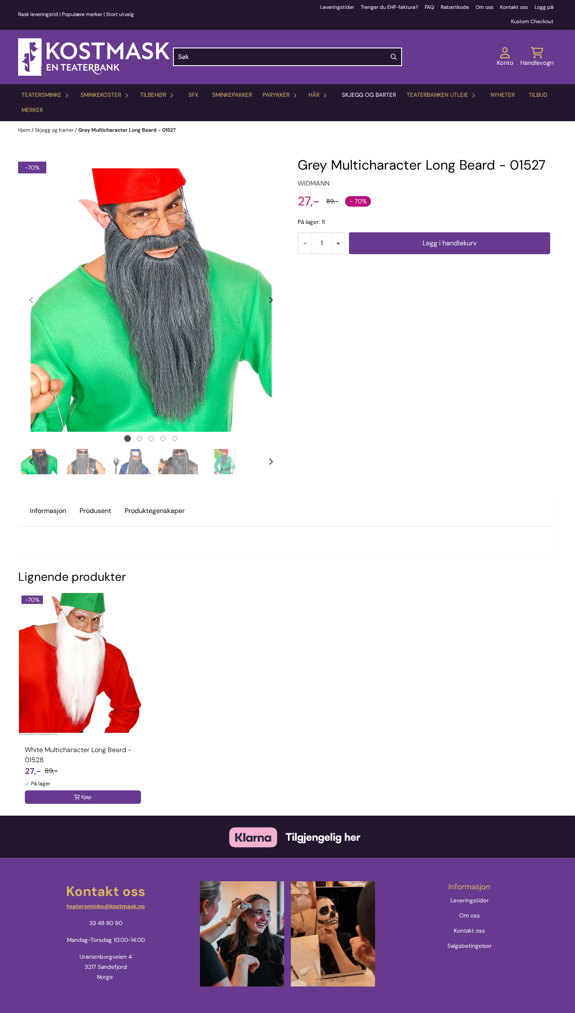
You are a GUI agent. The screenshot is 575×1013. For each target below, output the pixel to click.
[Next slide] (270, 300)
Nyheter (502, 94)
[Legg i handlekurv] (449, 243)
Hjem (25, 130)
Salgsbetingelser (469, 945)
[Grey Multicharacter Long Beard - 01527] (151, 300)
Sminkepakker (232, 94)
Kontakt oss (514, 7)
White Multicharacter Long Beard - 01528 (78, 754)
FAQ (429, 7)
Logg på (544, 7)
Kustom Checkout (532, 21)
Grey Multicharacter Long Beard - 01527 (127, 130)
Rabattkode (455, 7)
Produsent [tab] (95, 510)
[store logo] (94, 57)
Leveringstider (337, 7)
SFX (193, 94)
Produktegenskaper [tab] (155, 510)
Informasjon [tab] (48, 510)
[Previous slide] (31, 300)
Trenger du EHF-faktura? (389, 7)
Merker (32, 110)
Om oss (484, 7)
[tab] (127, 438)
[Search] (393, 57)
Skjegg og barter (369, 94)
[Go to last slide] (31, 461)
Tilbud (538, 94)
